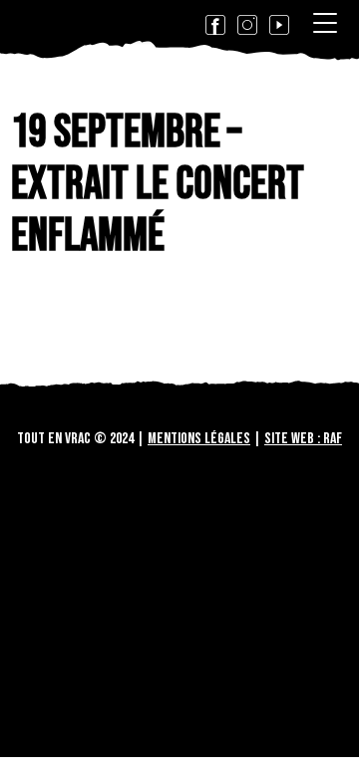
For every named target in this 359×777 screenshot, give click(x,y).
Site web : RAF (303, 438)
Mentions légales (199, 438)
